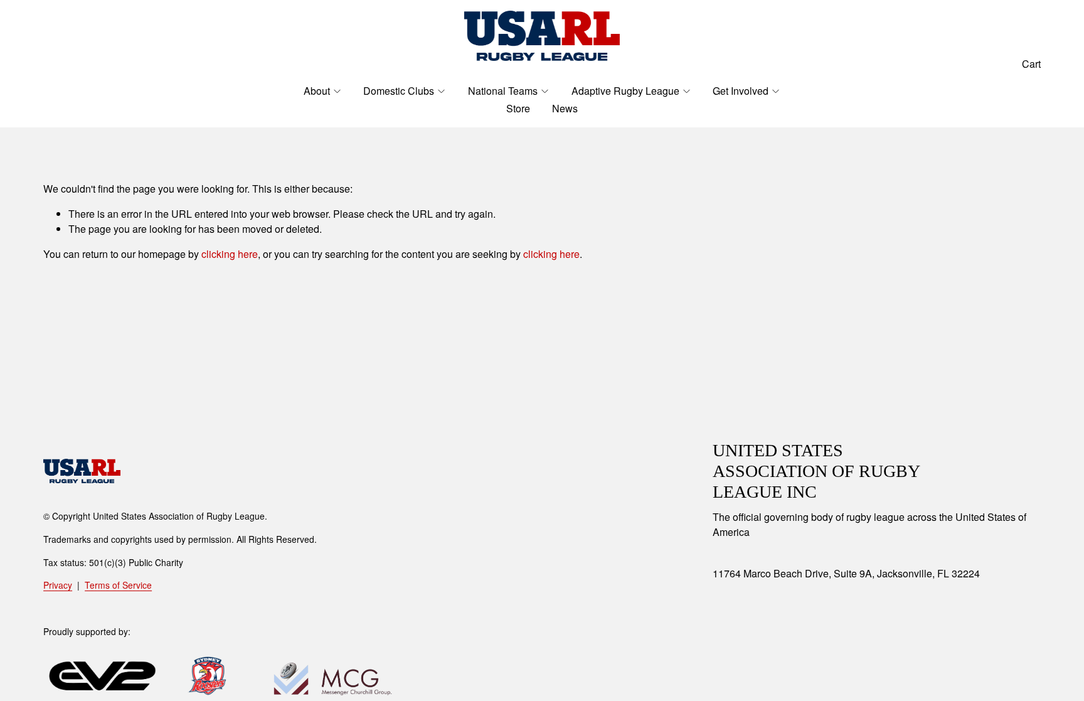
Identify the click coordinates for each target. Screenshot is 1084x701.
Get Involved (740, 90)
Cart (1031, 63)
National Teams (503, 90)
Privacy (57, 585)
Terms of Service (118, 585)
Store (518, 108)
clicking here (229, 254)
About (317, 90)
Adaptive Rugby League (625, 90)
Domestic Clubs (398, 90)
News (565, 108)
